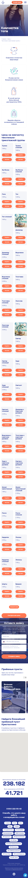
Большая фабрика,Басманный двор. (12, 687)
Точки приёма (19, 829)
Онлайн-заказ (14, 857)
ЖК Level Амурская (19, 854)
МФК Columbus (20, 833)
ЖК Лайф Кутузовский (14, 850)
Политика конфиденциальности (14, 869)
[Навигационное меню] (25, 2)
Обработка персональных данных (14, 868)
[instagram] (14, 874)
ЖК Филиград (13, 847)
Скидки (17, 826)
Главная (4, 39)
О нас (14, 823)
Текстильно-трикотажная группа (10, 40)
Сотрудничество (8, 829)
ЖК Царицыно (6, 836)
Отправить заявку (14, 656)
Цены (8, 39)
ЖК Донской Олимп (19, 836)
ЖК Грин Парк (6, 854)
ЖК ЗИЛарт (13, 840)
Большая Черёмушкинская (13, 843)
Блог (20, 823)
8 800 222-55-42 (14, 809)
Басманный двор (7, 833)
